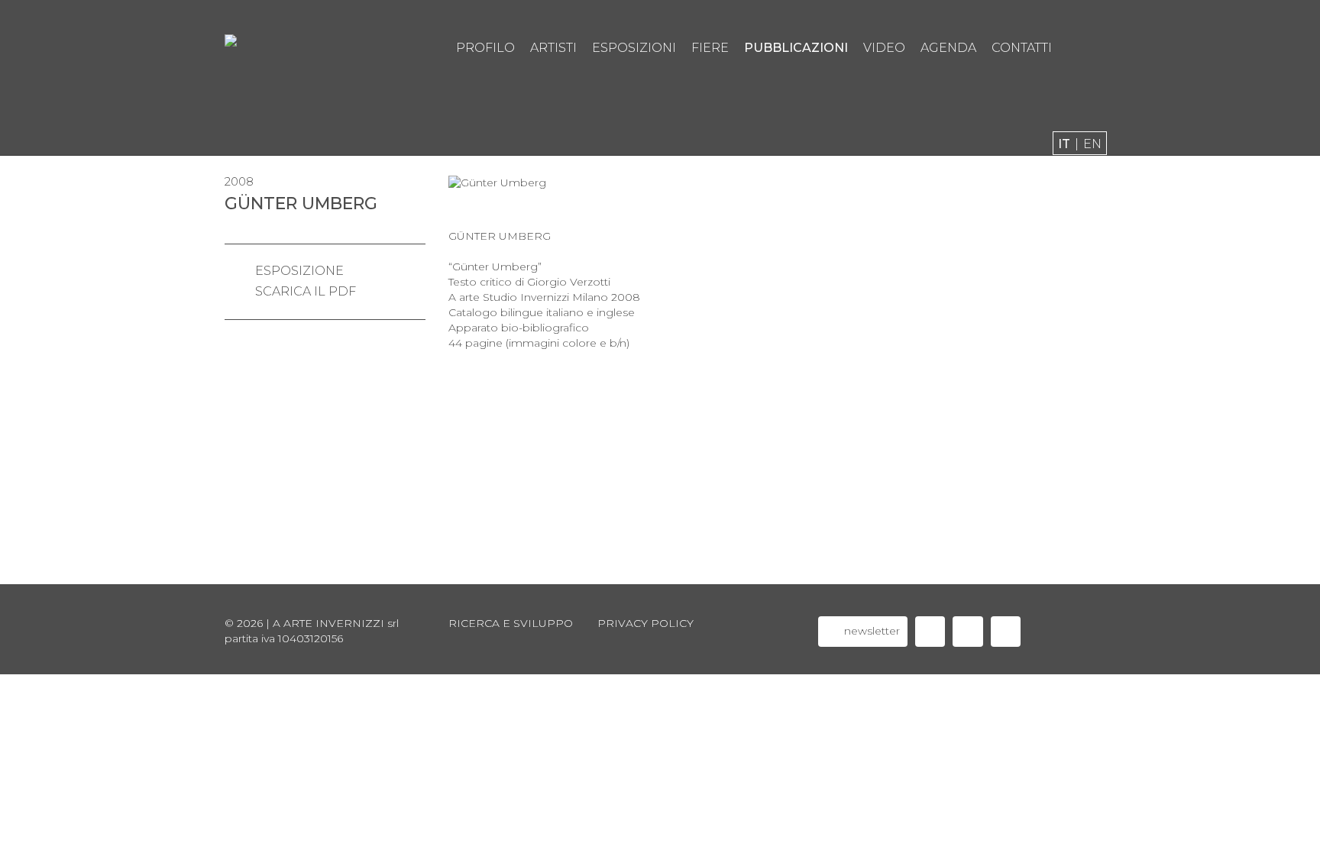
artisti (553, 47)
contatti (1022, 47)
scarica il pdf (305, 291)
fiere (710, 47)
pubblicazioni (796, 47)
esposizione (299, 270)
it (1064, 144)
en (1092, 144)
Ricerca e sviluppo (510, 623)
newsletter (870, 631)
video (884, 47)
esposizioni (634, 47)
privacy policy (645, 623)
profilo (485, 47)
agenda (948, 47)
